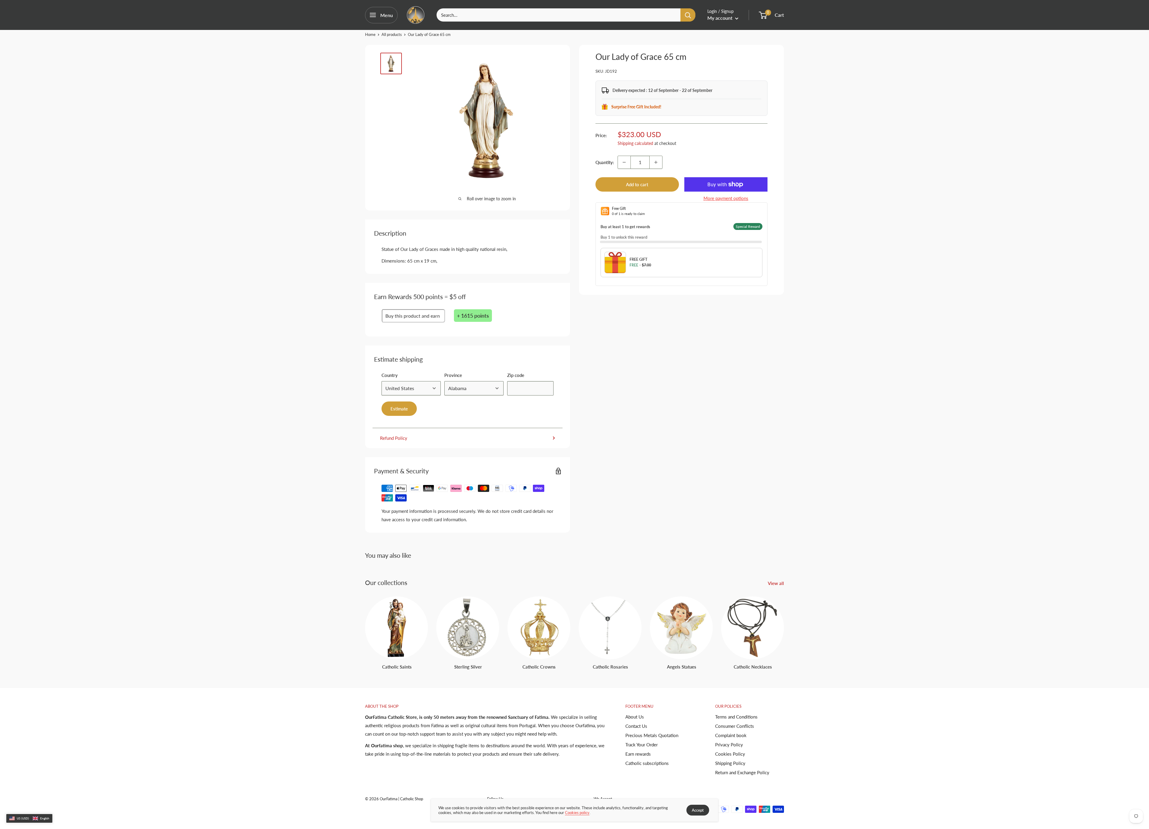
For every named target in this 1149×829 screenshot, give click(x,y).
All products (392, 34)
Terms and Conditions (736, 716)
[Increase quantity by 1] (656, 162)
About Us (634, 716)
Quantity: (604, 162)
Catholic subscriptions (647, 763)
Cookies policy (577, 812)
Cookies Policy (730, 754)
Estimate (399, 408)
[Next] (784, 627)
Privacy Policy (729, 744)
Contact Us (636, 726)
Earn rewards (638, 754)
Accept (698, 810)
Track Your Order (641, 744)
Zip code (515, 375)
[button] (29, 818)
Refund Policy (393, 438)
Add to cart (637, 184)
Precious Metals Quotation (651, 735)
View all (776, 583)
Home (370, 34)
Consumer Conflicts (734, 726)
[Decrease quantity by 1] (624, 162)
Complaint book (731, 735)
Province (453, 375)
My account (720, 18)
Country (390, 375)
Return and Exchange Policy (742, 772)
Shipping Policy (730, 763)
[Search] (687, 15)
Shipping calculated (635, 143)
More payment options (725, 198)
